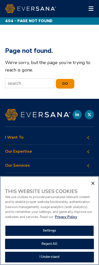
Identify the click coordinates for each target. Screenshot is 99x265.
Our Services (17, 165)
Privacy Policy (66, 217)
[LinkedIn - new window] (77, 114)
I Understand (50, 257)
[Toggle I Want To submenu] (88, 138)
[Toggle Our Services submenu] (88, 166)
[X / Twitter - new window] (89, 114)
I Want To (14, 137)
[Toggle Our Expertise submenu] (88, 152)
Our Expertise (18, 151)
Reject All (49, 244)
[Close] (92, 183)
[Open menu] (90, 8)
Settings (49, 230)
